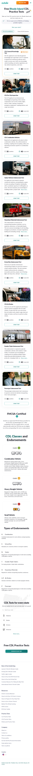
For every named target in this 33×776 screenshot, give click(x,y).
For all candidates (8, 31)
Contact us (4, 733)
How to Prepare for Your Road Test (11, 699)
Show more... (24, 189)
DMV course (5, 706)
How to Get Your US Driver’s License (11, 696)
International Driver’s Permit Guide (11, 684)
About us (4, 730)
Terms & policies (6, 746)
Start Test (16, 73)
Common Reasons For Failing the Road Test (13, 682)
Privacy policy (5, 738)
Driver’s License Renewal (8, 693)
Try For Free (22, 2)
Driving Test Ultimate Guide (9, 671)
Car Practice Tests (6, 716)
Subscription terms (6, 743)
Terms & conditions (7, 735)
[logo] (3, 2)
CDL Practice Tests (6, 719)
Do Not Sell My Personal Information (11, 740)
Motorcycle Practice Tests (8, 722)
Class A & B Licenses (23, 31)
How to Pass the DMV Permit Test (10, 677)
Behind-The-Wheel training (9, 704)
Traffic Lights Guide (7, 674)
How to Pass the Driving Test (9, 679)
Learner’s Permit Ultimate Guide (10, 669)
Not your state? (16, 27)
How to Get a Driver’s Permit (9, 701)
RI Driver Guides (6, 709)
